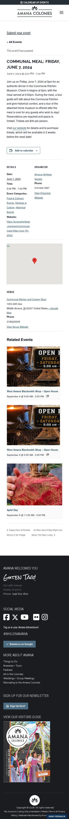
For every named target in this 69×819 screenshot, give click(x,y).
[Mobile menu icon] (61, 12)
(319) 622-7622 (20, 594)
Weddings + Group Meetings (18, 678)
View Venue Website (17, 326)
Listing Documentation (28, 811)
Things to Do (10, 661)
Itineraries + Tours (12, 665)
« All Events (14, 42)
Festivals (8, 670)
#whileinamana (15, 634)
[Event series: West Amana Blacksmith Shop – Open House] (47, 396)
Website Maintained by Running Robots (38, 815)
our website (19, 128)
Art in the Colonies (13, 674)
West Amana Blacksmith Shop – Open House (32, 391)
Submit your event (18, 33)
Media (45, 811)
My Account (10, 811)
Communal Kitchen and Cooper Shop (26, 299)
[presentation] (33, 367)
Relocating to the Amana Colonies (21, 682)
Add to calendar (24, 150)
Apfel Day (12, 510)
